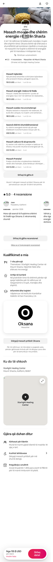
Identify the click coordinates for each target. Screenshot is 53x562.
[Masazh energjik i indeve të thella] (25, 95)
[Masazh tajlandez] (25, 78)
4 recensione (15, 59)
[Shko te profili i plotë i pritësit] (25, 317)
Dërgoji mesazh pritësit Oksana (25, 341)
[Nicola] (46, 203)
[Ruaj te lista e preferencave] (47, 3)
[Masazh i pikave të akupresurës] (25, 146)
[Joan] (6, 203)
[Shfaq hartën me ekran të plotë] (42, 381)
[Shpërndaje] (40, 3)
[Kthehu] (4, 3)
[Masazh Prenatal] (25, 162)
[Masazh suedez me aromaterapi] (25, 112)
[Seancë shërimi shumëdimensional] (25, 129)
